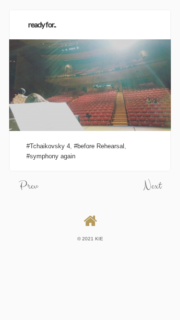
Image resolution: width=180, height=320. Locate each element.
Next (152, 185)
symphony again (52, 156)
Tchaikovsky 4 (50, 146)
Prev (28, 185)
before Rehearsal (100, 146)
